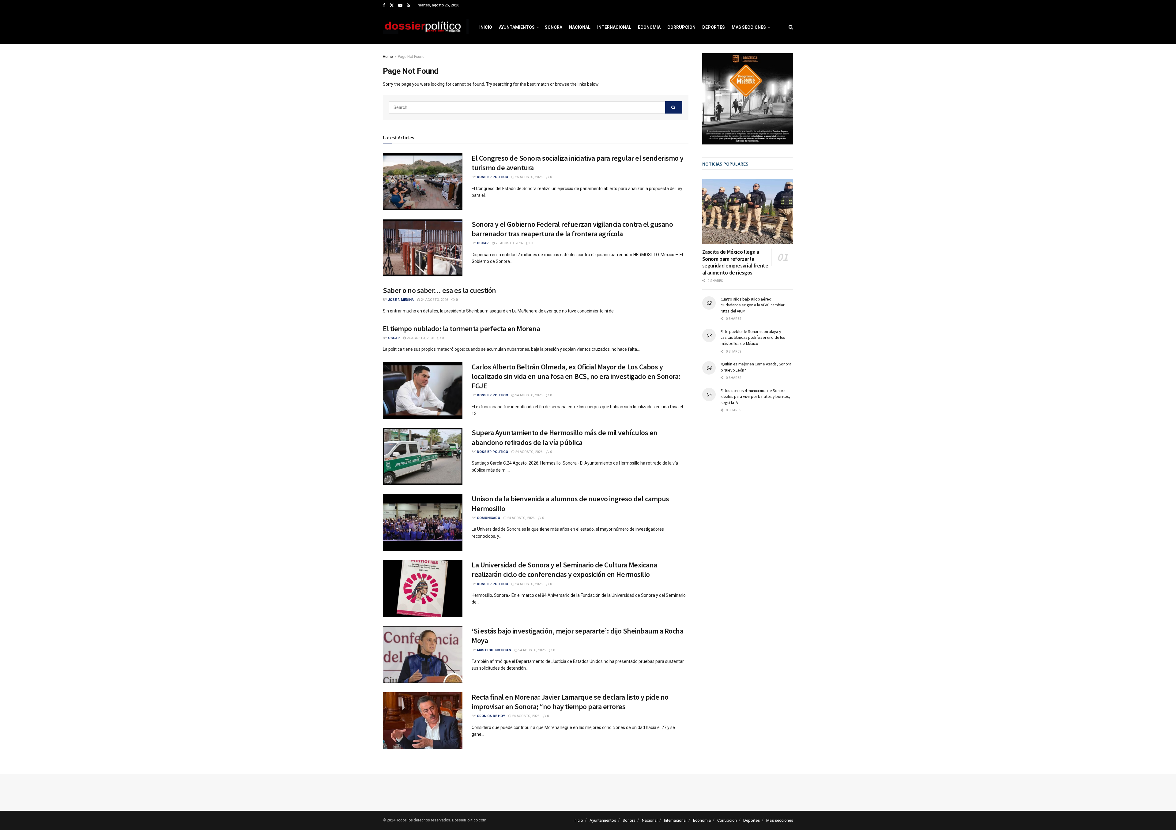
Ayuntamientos (517, 27)
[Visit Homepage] (426, 27)
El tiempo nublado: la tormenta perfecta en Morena (461, 328)
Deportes (713, 27)
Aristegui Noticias (494, 650)
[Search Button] (791, 27)
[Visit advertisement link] (747, 98)
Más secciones (749, 27)
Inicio (485, 27)
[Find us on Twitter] (392, 5)
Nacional (579, 27)
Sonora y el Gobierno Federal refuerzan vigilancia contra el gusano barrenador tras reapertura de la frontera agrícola (572, 228)
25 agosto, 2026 (528, 177)
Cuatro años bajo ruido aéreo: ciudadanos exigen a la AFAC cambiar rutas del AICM (753, 305)
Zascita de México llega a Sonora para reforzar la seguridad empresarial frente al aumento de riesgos (735, 262)
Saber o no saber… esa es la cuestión (439, 290)
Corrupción (681, 27)
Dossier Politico (492, 177)
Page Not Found (411, 56)
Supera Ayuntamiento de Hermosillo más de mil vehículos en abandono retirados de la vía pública (565, 437)
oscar (482, 243)
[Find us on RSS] (408, 5)
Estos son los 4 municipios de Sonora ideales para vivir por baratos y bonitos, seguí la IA (755, 396)
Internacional (614, 27)
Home (388, 56)
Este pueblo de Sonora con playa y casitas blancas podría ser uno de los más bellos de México (753, 337)
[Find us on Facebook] (384, 5)
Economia (649, 27)
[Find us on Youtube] (400, 5)
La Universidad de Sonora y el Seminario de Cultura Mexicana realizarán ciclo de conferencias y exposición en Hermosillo (564, 569)
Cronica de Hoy (491, 716)
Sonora (553, 27)
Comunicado (488, 518)
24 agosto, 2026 (434, 300)
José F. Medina (401, 300)
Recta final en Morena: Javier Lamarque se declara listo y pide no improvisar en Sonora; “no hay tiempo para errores (570, 701)
